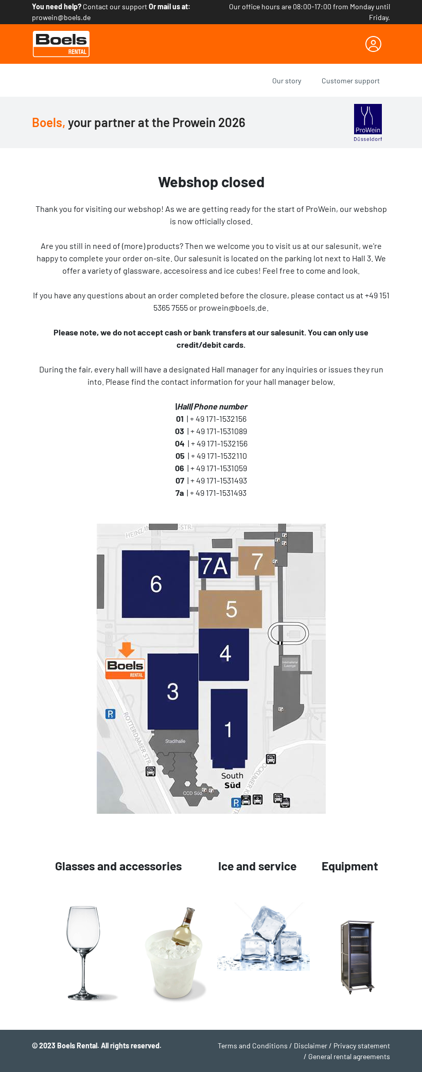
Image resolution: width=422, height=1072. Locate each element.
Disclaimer (310, 1045)
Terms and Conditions (253, 1045)
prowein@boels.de (61, 17)
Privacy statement (361, 1045)
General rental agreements (349, 1056)
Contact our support (115, 6)
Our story (286, 80)
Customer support (351, 80)
